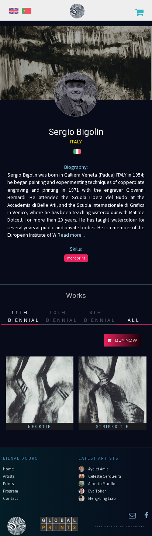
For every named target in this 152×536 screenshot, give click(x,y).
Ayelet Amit (98, 468)
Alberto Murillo (101, 483)
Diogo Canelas (132, 526)
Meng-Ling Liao (102, 498)
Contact (10, 498)
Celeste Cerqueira (104, 476)
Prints (8, 483)
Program (10, 491)
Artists (8, 476)
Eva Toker (97, 491)
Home (8, 468)
